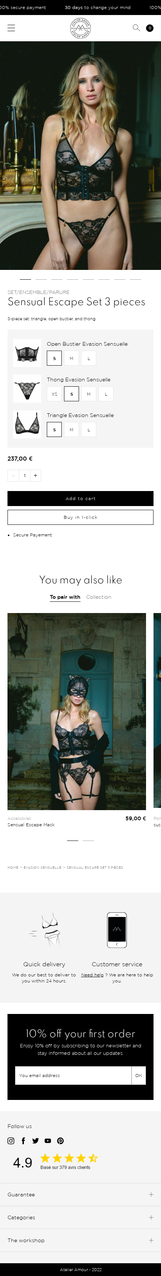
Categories (21, 1217)
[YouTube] (48, 1141)
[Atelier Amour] (80, 28)
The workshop (26, 1240)
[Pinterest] (60, 1141)
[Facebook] (23, 1141)
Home (12, 867)
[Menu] (11, 28)
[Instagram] (10, 1141)
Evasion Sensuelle (42, 867)
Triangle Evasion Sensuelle (80, 415)
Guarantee (21, 1194)
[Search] (136, 28)
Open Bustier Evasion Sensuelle (87, 343)
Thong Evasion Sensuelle (78, 379)
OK (138, 1075)
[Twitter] (35, 1141)
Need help (92, 974)
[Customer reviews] (63, 1168)
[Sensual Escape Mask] (76, 711)
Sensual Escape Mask (31, 824)
